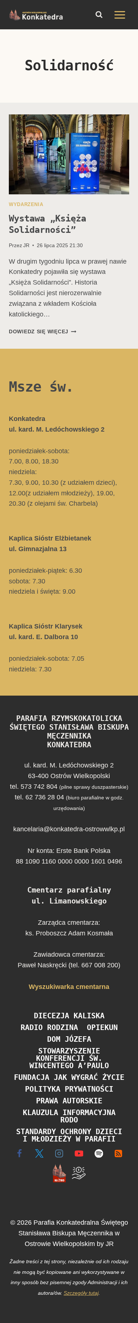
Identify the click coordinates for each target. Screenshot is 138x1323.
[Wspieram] (79, 1173)
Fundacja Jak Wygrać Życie (69, 1077)
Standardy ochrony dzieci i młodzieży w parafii (69, 1135)
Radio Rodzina (49, 1027)
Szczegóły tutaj (81, 1293)
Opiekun (102, 1027)
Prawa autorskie (69, 1100)
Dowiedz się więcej (43, 331)
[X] (39, 1153)
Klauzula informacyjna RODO (69, 1116)
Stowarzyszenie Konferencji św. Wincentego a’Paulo (69, 1058)
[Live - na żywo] (59, 1173)
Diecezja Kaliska (69, 1015)
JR (26, 245)
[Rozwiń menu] (119, 14)
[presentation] (69, 154)
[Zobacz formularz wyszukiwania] (99, 14)
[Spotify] (98, 1153)
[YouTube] (79, 1153)
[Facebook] (19, 1153)
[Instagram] (59, 1153)
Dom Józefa (69, 1039)
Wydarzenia (26, 204)
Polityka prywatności (69, 1089)
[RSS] (118, 1153)
